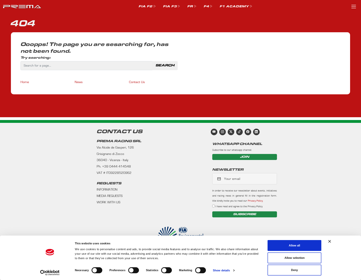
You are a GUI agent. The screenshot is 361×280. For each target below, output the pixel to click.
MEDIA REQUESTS (110, 196)
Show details (221, 270)
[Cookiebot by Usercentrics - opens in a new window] (49, 272)
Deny (294, 270)
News (79, 82)
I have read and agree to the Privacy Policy (238, 206)
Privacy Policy (255, 200)
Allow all (294, 245)
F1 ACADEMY (234, 6)
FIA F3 (170, 6)
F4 (206, 6)
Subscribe (244, 214)
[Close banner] (329, 241)
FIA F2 (145, 6)
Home (24, 82)
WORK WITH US (108, 202)
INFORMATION (107, 189)
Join (244, 156)
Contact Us (137, 82)
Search (164, 65)
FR (190, 6)
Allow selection (294, 257)
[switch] (133, 270)
